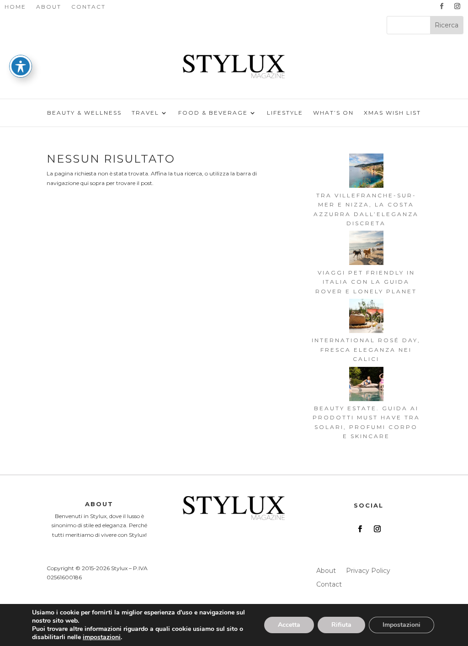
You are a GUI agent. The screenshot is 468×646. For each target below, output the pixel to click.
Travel (145, 113)
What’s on (333, 113)
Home (15, 7)
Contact (88, 7)
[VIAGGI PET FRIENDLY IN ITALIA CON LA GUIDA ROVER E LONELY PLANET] (366, 249)
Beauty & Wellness (84, 113)
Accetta (289, 624)
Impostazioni (401, 624)
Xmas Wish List (392, 113)
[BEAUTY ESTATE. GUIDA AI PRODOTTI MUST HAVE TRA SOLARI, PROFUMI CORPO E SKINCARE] (366, 385)
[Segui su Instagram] (457, 6)
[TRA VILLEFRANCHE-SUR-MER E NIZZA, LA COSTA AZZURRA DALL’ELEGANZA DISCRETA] (366, 172)
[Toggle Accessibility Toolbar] (21, 66)
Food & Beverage (213, 113)
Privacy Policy (368, 571)
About (48, 7)
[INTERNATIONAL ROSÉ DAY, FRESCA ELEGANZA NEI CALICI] (366, 317)
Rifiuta (341, 624)
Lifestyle (285, 113)
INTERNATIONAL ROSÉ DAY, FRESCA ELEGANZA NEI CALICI (366, 349)
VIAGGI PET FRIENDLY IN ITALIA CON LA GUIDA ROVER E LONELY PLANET (366, 282)
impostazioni (102, 637)
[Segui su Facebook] (442, 6)
